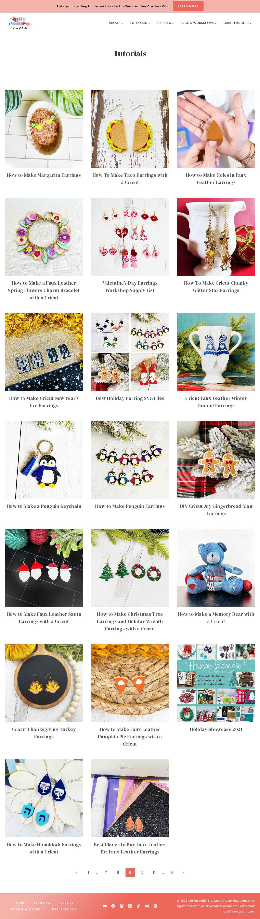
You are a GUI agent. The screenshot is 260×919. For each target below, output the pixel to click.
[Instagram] (130, 906)
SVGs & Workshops (28, 909)
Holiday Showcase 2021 (216, 729)
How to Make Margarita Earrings (44, 175)
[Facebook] (113, 906)
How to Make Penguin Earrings (130, 506)
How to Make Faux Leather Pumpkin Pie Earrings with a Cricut (130, 736)
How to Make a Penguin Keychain (43, 506)
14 (171, 872)
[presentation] (44, 129)
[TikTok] (138, 906)
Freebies (66, 903)
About (20, 903)
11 (154, 872)
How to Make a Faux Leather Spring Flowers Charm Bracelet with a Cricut (44, 290)
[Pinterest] (155, 906)
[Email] (147, 906)
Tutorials (43, 903)
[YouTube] (104, 906)
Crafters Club (65, 909)
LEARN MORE (188, 6)
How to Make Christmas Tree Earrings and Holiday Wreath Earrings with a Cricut (130, 621)
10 (142, 872)
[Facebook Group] (121, 906)
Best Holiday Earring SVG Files (130, 398)
